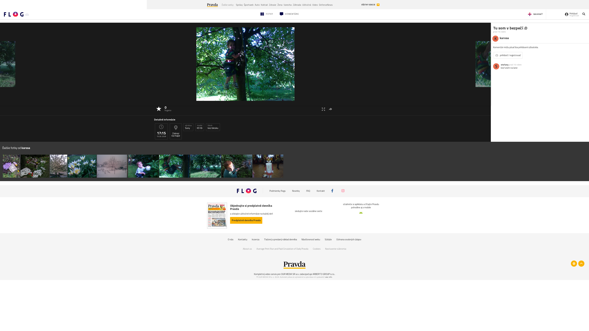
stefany (504, 64)
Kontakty (242, 239)
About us (247, 248)
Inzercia (255, 239)
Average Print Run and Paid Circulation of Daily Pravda (282, 248)
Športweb (249, 5)
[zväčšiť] (323, 109)
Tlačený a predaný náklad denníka (280, 239)
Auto (257, 5)
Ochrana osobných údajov (348, 239)
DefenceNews (326, 5)
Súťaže (328, 239)
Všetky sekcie (368, 4)
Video (315, 5)
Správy (239, 5)
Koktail (264, 5)
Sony (188, 127)
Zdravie (272, 5)
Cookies (317, 248)
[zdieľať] (330, 109)
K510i (199, 127)
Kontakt (321, 190)
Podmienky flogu (277, 190)
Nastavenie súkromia (335, 248)
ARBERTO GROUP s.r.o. (324, 274)
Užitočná (306, 5)
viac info (328, 277)
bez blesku (213, 127)
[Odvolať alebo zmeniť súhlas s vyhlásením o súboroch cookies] (574, 264)
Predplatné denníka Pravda (246, 220)
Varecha (288, 5)
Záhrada (297, 5)
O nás (230, 239)
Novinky (296, 190)
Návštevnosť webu (311, 239)
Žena (279, 5)
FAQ (308, 190)
